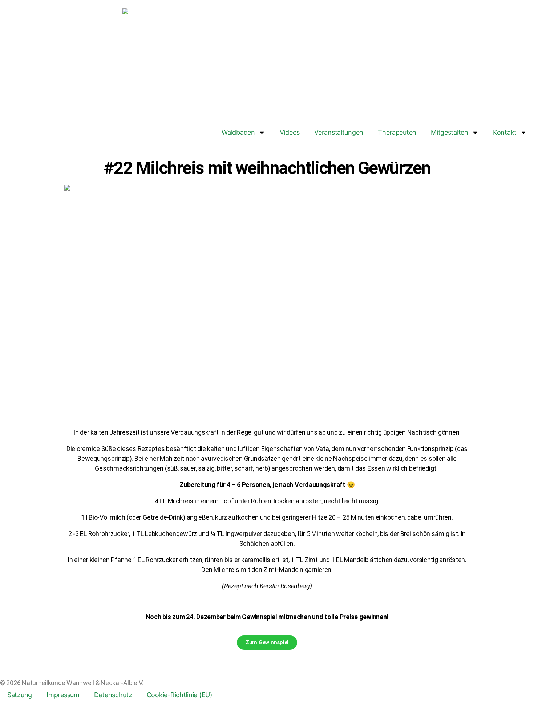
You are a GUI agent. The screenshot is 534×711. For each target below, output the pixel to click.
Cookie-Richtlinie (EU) (180, 695)
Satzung (19, 695)
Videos (290, 132)
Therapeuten (397, 132)
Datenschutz (113, 695)
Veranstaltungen (338, 132)
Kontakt (505, 132)
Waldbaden (238, 132)
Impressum (63, 695)
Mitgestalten (449, 132)
